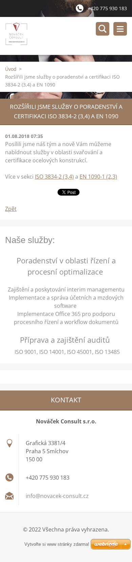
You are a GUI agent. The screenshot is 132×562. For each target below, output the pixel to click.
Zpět (11, 209)
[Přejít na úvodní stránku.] (68, 36)
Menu (120, 29)
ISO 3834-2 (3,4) (54, 176)
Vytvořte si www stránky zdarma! (56, 544)
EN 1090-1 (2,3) (98, 176)
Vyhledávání (102, 29)
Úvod (11, 69)
